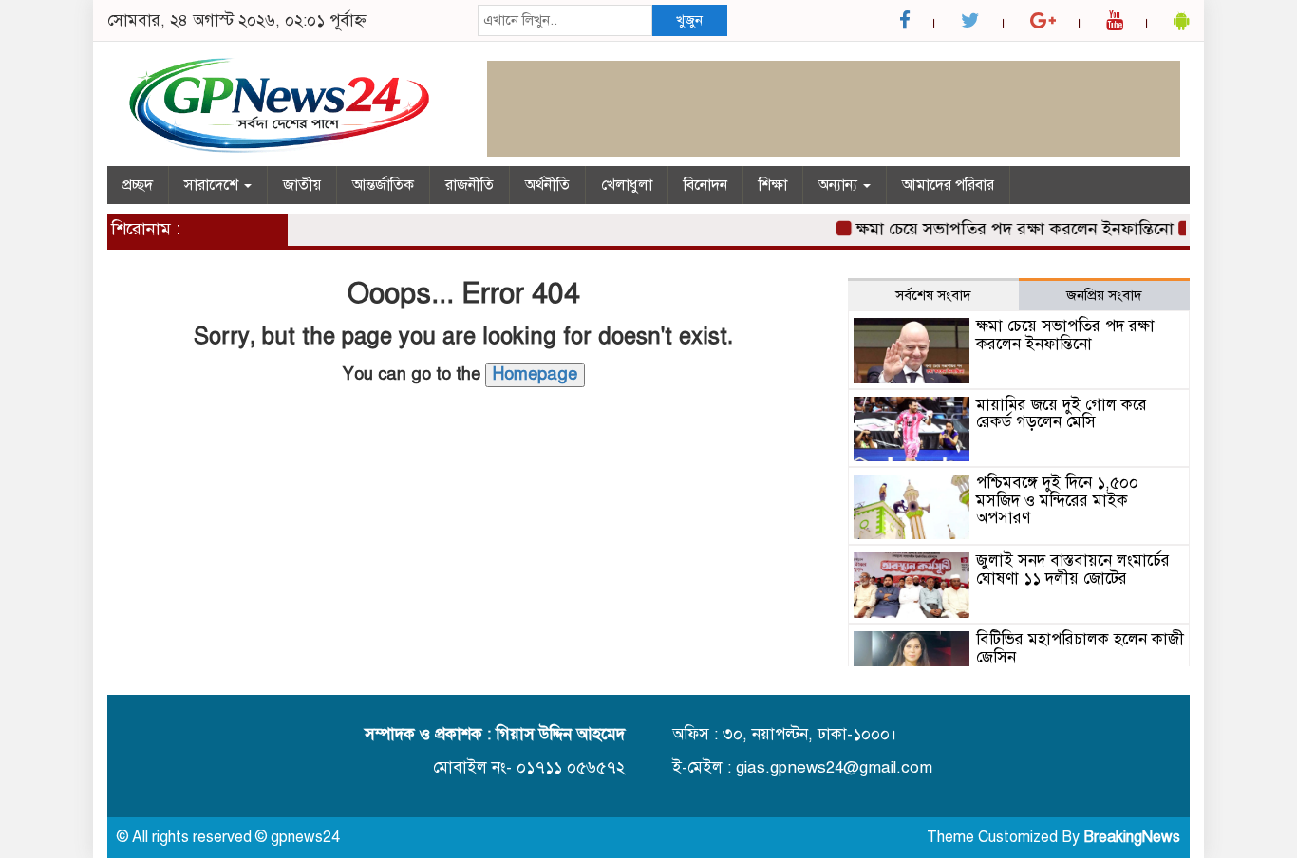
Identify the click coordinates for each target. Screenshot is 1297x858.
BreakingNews (1131, 837)
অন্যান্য (839, 185)
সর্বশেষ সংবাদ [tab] (933, 295)
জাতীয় (302, 185)
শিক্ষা (773, 185)
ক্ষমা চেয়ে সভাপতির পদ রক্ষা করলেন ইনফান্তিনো (1006, 228)
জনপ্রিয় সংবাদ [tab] (1104, 295)
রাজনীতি (469, 185)
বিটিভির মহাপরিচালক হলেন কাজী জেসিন (1080, 648)
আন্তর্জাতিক (383, 185)
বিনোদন (705, 185)
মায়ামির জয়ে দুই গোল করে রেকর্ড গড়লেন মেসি (1061, 414)
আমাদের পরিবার (948, 185)
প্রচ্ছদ (137, 185)
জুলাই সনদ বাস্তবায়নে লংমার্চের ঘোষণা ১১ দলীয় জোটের (1073, 569)
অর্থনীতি (547, 185)
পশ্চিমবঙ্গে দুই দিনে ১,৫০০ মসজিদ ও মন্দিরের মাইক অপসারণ (1057, 500)
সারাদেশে (213, 185)
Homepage (535, 374)
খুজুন (689, 19)
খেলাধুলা (626, 185)
